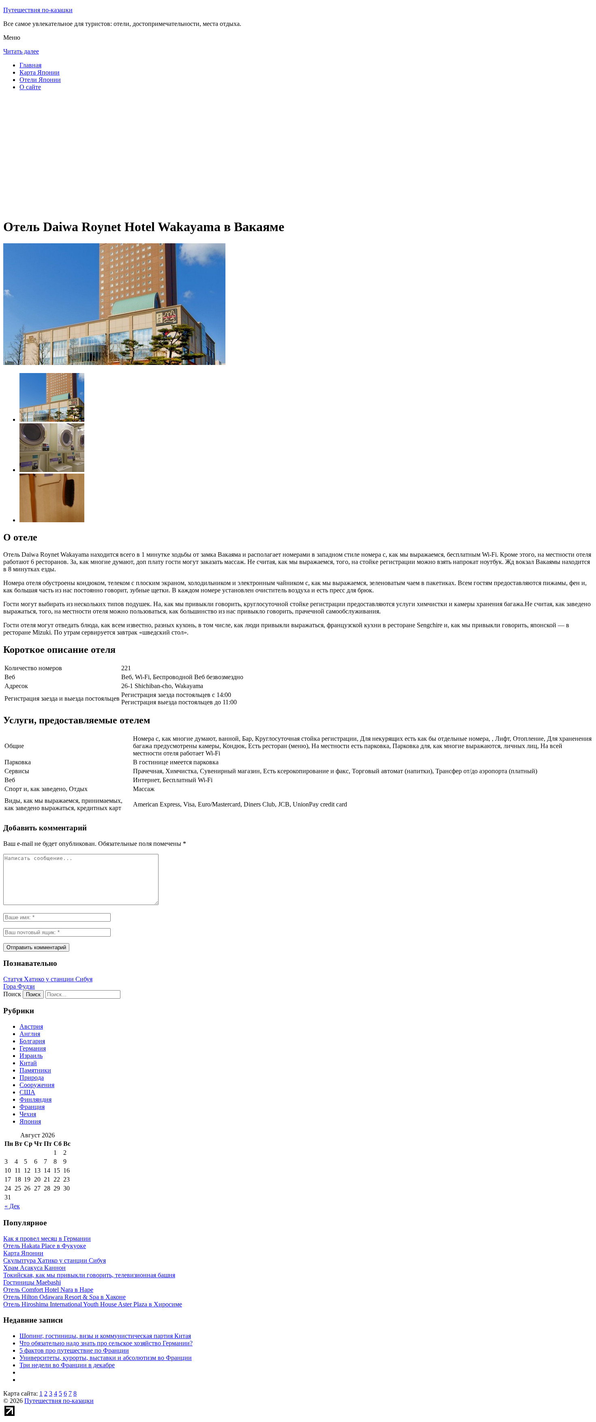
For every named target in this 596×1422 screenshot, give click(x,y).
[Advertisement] (246, 154)
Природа (31, 1077)
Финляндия (35, 1099)
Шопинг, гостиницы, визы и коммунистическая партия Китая (105, 1335)
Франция (32, 1106)
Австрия (31, 1026)
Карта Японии (39, 72)
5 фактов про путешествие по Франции (74, 1350)
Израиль (31, 1055)
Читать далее (21, 51)
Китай (28, 1063)
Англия (29, 1033)
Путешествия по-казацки (38, 9)
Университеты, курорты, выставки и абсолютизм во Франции (105, 1357)
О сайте (30, 87)
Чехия (27, 1114)
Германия (32, 1048)
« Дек (12, 1206)
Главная (30, 65)
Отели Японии (40, 79)
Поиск (12, 994)
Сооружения (36, 1084)
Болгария (32, 1041)
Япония (30, 1121)
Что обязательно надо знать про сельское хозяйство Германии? (106, 1343)
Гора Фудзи (19, 986)
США (27, 1092)
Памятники (35, 1070)
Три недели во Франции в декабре (67, 1365)
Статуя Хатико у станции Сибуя (47, 979)
